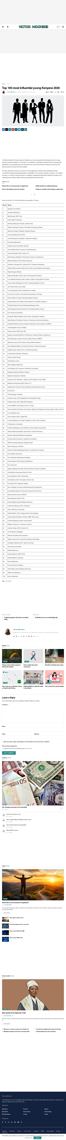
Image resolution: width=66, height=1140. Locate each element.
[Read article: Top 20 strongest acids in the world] (5, 926)
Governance (26, 1111)
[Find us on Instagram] (8, 1122)
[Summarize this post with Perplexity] (25, 129)
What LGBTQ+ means (12, 830)
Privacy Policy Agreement (9, 746)
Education (5, 1111)
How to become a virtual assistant (54, 686)
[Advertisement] (33, 12)
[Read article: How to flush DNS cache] (5, 939)
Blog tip (58, 1131)
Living (8, 84)
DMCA (42, 1131)
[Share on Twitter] (6, 129)
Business (5, 1109)
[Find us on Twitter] (5, 1122)
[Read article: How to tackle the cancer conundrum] (33, 656)
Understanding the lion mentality (46, 1031)
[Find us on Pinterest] (15, 1122)
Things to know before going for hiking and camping (11, 666)
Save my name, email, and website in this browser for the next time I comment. (27, 742)
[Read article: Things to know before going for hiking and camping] (12, 656)
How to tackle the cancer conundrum (31, 666)
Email (3, 734)
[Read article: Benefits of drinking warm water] (55, 656)
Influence (8, 581)
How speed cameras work (16, 917)
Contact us (4, 1133)
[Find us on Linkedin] (11, 1122)
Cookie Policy (28, 1138)
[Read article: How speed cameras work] (5, 919)
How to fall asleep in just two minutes (13, 189)
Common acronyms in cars (13, 814)
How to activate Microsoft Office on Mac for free (18, 819)
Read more (7, 913)
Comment (5, 704)
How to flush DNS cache (16, 937)
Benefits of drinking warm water (54, 665)
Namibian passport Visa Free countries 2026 (16, 1031)
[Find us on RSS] (21, 1122)
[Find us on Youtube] (18, 1122)
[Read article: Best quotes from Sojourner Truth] (33, 994)
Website (36, 734)
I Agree (37, 1138)
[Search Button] (63, 26)
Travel (46, 1114)
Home (3, 84)
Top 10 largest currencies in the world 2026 (14, 807)
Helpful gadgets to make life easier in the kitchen (33, 687)
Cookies (19, 1131)
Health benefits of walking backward (46, 186)
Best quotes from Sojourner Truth (14, 1013)
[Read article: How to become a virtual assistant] (55, 677)
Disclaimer (12, 1131)
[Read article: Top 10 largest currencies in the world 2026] (33, 783)
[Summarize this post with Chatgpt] (22, 129)
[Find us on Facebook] (2, 1122)
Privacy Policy (28, 748)
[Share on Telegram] (19, 129)
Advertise (4, 1131)
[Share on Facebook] (3, 129)
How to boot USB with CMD (17, 931)
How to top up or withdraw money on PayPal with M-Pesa (12, 687)
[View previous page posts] (31, 194)
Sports (46, 1109)
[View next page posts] (34, 194)
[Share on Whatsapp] (16, 129)
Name (3, 726)
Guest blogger (50, 1131)
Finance (25, 1109)
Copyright (36, 1131)
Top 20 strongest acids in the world (19, 924)
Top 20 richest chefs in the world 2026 (16, 825)
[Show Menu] (3, 26)
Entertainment (6, 1114)
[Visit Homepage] (33, 26)
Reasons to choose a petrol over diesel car (16, 1029)
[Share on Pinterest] (13, 129)
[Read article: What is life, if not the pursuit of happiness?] (33, 884)
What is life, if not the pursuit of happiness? (15, 186)
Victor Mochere (11, 92)
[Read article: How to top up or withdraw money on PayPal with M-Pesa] (12, 677)
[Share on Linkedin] (9, 129)
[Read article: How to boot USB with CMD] (5, 932)
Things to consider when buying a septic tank (49, 189)
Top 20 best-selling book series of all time (48, 1029)
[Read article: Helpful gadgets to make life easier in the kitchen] (33, 677)
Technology (47, 1111)
